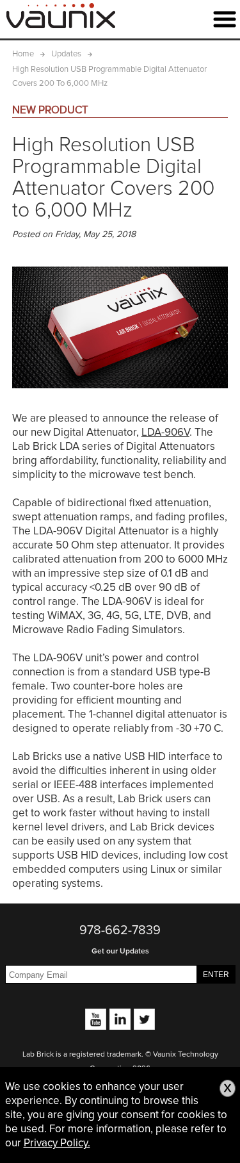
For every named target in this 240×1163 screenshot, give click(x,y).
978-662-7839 (120, 930)
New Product (50, 110)
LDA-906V (165, 432)
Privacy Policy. (57, 1143)
